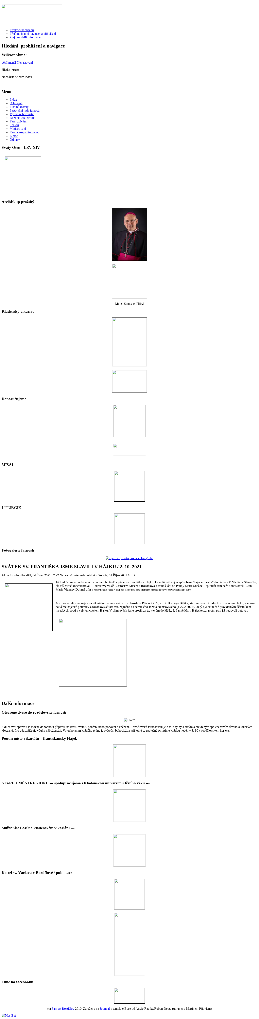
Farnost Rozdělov (63, 1008)
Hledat (6, 69)
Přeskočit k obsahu (22, 30)
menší (12, 62)
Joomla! (105, 1008)
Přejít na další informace (25, 37)
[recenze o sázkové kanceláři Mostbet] (9, 1015)
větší (4, 62)
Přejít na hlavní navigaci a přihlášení (33, 33)
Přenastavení (25, 62)
